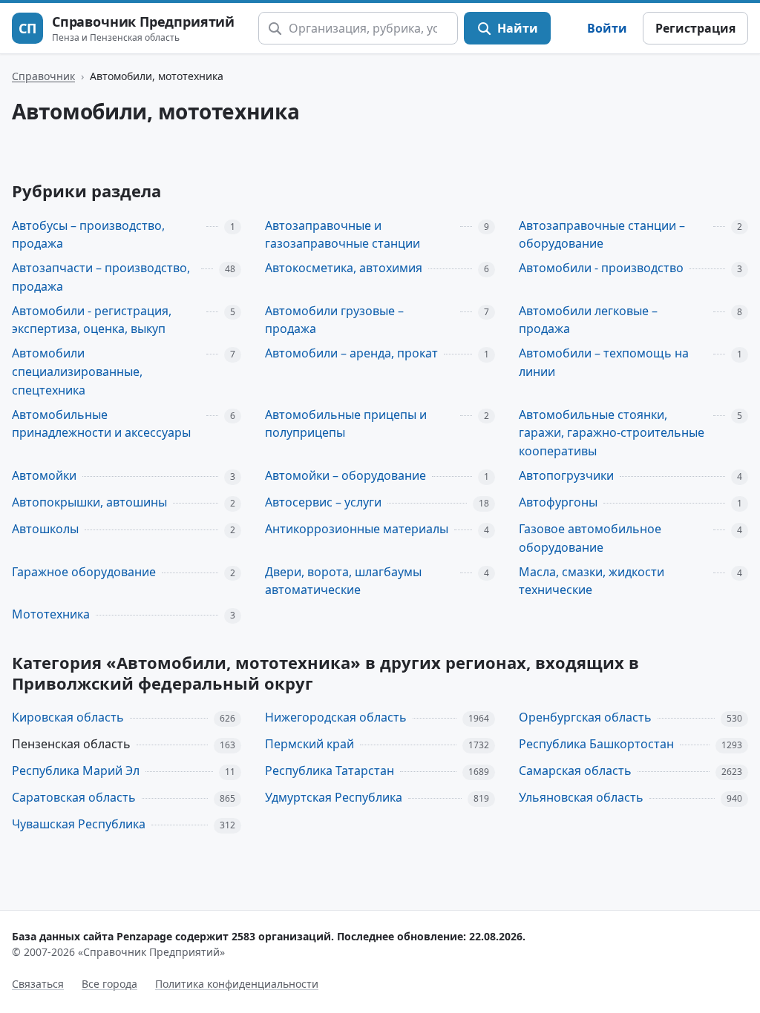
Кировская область (68, 717)
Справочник (43, 76)
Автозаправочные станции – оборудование (602, 234)
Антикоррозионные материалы (356, 529)
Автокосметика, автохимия (343, 268)
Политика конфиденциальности (236, 984)
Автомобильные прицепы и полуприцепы (346, 423)
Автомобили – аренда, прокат (351, 353)
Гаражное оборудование (84, 572)
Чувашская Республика (78, 824)
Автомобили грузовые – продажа (334, 320)
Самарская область (575, 770)
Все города (109, 984)
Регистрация (695, 28)
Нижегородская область (336, 717)
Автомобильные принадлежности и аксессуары (101, 423)
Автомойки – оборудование (345, 475)
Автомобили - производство (601, 268)
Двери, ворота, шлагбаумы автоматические (343, 581)
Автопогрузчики (566, 475)
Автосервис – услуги (323, 502)
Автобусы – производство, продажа (88, 234)
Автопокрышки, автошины (89, 502)
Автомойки (44, 475)
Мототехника (51, 614)
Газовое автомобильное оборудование (590, 538)
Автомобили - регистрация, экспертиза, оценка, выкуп (91, 320)
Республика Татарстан (329, 770)
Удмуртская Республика (333, 797)
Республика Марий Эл (76, 770)
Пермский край (309, 744)
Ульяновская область (581, 797)
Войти (607, 28)
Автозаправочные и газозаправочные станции (342, 234)
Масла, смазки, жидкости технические (591, 581)
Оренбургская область (585, 717)
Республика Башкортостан (596, 744)
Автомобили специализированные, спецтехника (77, 371)
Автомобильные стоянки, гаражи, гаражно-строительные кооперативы (611, 433)
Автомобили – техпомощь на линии (604, 362)
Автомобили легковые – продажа (588, 320)
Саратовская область (74, 797)
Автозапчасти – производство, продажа (101, 277)
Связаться (38, 984)
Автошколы (45, 529)
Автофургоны (558, 502)
